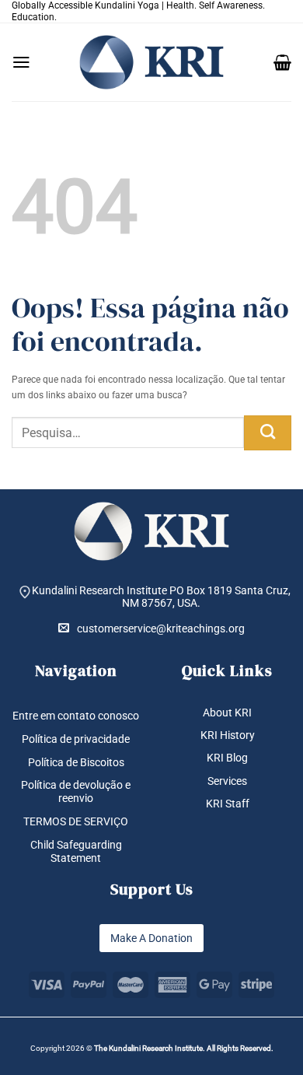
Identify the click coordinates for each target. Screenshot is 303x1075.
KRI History (227, 735)
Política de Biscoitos (76, 762)
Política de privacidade (76, 739)
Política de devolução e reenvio (76, 791)
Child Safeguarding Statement (76, 851)
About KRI (227, 712)
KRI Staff (227, 803)
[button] (21, 62)
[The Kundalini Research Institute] (151, 62)
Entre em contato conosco (75, 715)
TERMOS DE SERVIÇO (75, 821)
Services (227, 781)
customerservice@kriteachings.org (161, 628)
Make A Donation (151, 938)
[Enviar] (267, 432)
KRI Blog (227, 757)
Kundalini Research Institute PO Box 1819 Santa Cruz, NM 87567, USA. (161, 597)
